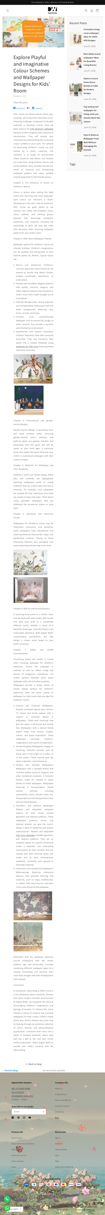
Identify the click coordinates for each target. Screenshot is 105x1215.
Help (57, 1155)
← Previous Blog (10, 1070)
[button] (7, 10)
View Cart (59, 1144)
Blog (57, 1117)
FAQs (57, 1161)
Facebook (20, 108)
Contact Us (59, 1112)
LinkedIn (38, 108)
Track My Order (61, 1149)
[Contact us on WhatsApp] (7, 1208)
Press (14, 1167)
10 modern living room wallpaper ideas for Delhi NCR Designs (92, 35)
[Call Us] (7, 1199)
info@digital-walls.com (22, 1096)
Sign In (58, 1138)
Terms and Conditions (64, 1167)
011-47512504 (18, 1092)
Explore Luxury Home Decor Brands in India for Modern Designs (91, 86)
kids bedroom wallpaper (41, 129)
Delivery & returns (19, 1155)
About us (59, 1088)
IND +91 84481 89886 (21, 1088)
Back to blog (34, 1064)
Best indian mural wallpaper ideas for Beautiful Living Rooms (92, 59)
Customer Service (62, 1106)
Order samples (18, 1161)
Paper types (16, 1149)
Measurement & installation (23, 1144)
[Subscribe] (43, 1112)
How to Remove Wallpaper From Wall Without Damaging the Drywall (91, 142)
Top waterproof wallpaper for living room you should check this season (92, 114)
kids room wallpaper (25, 835)
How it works (17, 1138)
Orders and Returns (63, 1100)
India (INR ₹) (13, 1209)
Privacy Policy (60, 1094)
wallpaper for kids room (27, 346)
